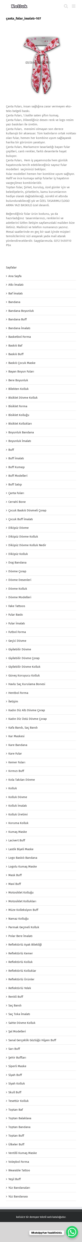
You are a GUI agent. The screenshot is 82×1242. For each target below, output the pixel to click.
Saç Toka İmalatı (19, 1014)
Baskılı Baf (15, 345)
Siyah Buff (15, 1075)
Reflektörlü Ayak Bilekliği (25, 944)
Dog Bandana (17, 562)
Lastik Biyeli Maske (20, 849)
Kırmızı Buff (16, 771)
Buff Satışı (15, 484)
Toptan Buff (16, 1135)
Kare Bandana (17, 745)
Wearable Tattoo (19, 1170)
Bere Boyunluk (18, 380)
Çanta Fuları (16, 493)
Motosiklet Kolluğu (21, 892)
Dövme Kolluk (17, 588)
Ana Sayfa (14, 276)
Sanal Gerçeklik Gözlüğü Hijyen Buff (32, 1040)
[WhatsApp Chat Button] (72, 1232)
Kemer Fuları (16, 762)
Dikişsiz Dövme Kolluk (23, 536)
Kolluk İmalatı (17, 805)
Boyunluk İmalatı (19, 441)
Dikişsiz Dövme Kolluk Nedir (27, 545)
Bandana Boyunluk (21, 311)
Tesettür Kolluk (18, 1101)
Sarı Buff (14, 1049)
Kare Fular (15, 753)
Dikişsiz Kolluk (18, 554)
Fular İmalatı (16, 623)
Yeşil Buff (14, 1179)
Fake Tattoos (16, 606)
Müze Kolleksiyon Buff (23, 910)
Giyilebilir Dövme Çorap (24, 658)
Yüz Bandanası (18, 1196)
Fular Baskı (15, 614)
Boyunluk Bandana (21, 432)
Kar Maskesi (16, 736)
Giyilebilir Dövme (19, 649)
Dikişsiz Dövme (18, 528)
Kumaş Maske (17, 832)
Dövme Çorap (17, 571)
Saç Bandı (14, 1005)
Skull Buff (14, 1092)
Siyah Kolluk (16, 1083)
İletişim (13, 701)
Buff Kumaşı (16, 467)
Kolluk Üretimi (18, 814)
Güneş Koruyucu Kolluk (24, 675)
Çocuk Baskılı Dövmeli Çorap (27, 510)
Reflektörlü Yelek (19, 988)
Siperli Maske (17, 1066)
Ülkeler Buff (16, 1144)
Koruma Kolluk (18, 823)
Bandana (14, 302)
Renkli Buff (15, 996)
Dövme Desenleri (19, 580)
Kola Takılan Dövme (21, 779)
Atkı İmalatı (15, 284)
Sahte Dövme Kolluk (21, 1023)
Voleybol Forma (18, 1162)
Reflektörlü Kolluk (20, 962)
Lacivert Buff (16, 840)
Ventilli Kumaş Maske (22, 1153)
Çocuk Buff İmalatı (20, 519)
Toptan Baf (15, 1109)
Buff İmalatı (16, 458)
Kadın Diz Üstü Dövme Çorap (27, 719)
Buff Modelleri (17, 475)
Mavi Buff (14, 884)
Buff (11, 450)
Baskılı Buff (15, 354)
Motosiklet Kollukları (22, 901)
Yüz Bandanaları (19, 1188)
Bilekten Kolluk (18, 389)
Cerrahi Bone (17, 502)
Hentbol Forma (18, 693)
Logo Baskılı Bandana (22, 858)
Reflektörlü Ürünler (21, 979)
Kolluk (12, 788)
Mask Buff (15, 875)
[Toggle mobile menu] (74, 6)
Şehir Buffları (17, 1057)
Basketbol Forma (19, 337)
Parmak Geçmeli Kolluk (23, 927)
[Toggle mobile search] (66, 6)
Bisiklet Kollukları (20, 423)
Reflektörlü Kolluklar (22, 971)
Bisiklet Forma (17, 406)
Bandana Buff (17, 319)
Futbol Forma (17, 632)
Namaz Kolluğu (18, 918)
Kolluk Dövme (17, 797)
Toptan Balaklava (19, 1118)
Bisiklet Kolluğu (18, 415)
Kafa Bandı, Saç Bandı (23, 727)
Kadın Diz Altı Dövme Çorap (26, 710)
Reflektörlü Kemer (20, 953)
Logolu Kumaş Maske (22, 866)
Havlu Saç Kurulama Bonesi (26, 684)
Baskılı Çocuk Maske (21, 363)
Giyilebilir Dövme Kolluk (24, 667)
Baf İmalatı (15, 293)
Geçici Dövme (17, 641)
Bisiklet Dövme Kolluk (23, 397)
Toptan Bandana (19, 1127)
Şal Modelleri (17, 1031)
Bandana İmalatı (19, 328)
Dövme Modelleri (19, 597)
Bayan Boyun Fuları (21, 371)
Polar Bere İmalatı (20, 936)
